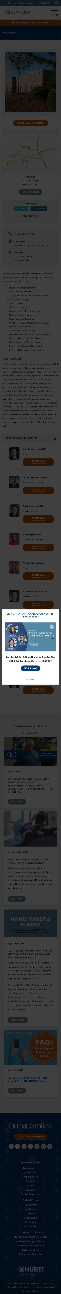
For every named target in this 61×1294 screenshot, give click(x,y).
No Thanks (30, 679)
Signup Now (30, 668)
